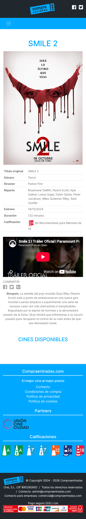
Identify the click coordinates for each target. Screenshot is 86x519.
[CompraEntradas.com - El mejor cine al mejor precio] (42, 9)
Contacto (43, 387)
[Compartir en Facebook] (5, 287)
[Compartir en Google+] (18, 287)
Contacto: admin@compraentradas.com (45, 491)
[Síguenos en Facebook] (74, 8)
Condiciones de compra (43, 392)
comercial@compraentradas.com (60, 495)
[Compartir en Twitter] (12, 287)
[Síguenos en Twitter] (81, 8)
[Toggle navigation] (8, 23)
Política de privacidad (43, 396)
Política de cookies (43, 401)
